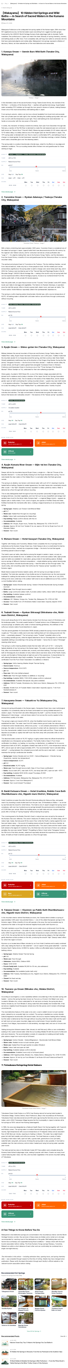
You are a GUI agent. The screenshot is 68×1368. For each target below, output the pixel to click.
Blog (6, 3)
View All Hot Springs (33, 1331)
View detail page (7, 192)
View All (62, 1336)
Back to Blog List (7, 7)
